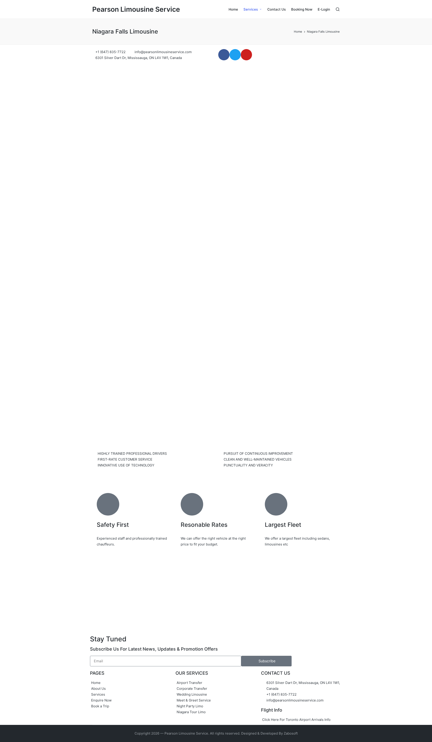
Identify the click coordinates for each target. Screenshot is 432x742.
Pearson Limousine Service (136, 9)
